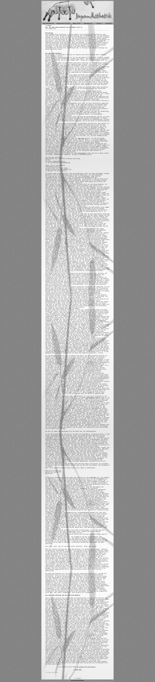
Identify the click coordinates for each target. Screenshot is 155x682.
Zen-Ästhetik (48, 23)
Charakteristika (63, 23)
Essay (99, 23)
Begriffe (76, 23)
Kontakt (109, 23)
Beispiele (88, 23)
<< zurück (77, 678)
